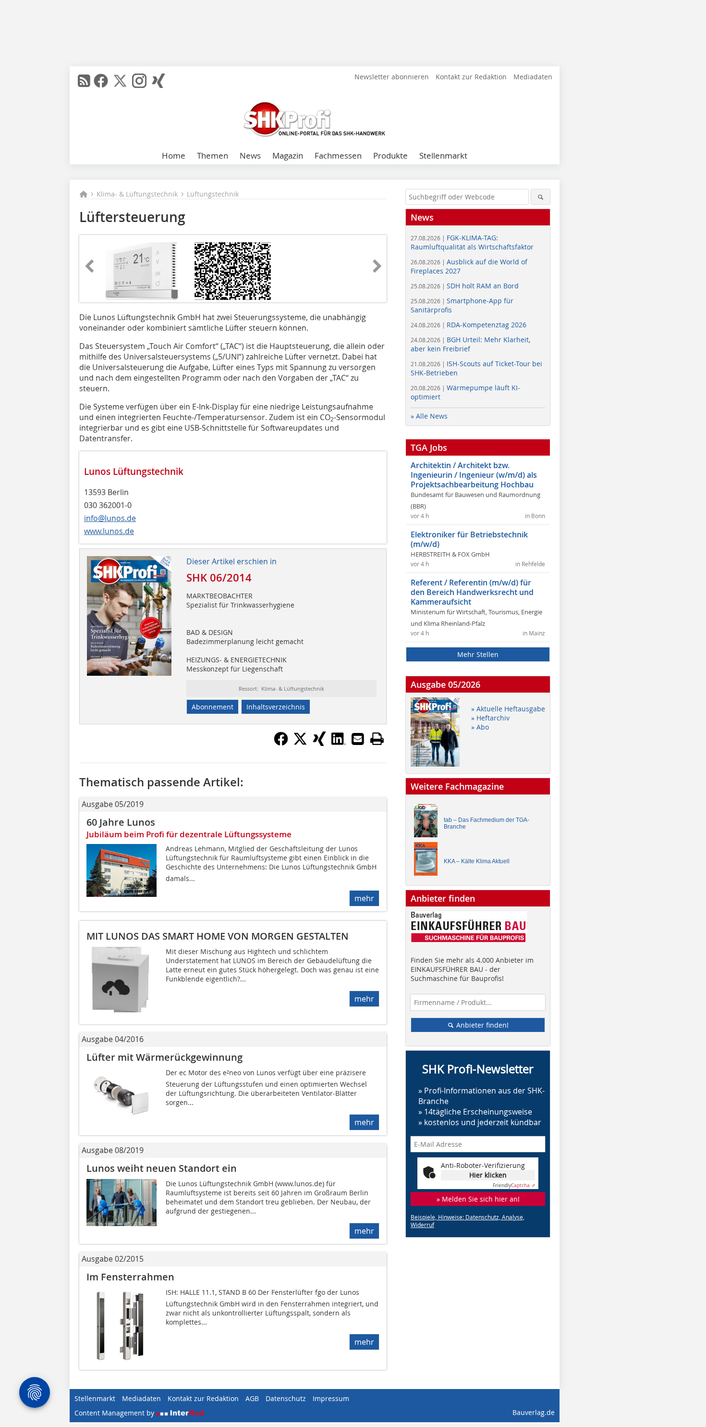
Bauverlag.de (533, 1412)
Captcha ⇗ (514, 1185)
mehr (364, 898)
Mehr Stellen (478, 654)
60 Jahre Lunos (120, 822)
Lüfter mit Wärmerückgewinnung (164, 1057)
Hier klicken (488, 1174)
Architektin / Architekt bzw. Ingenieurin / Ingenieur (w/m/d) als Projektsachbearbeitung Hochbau (474, 475)
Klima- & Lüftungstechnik (137, 194)
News (250, 155)
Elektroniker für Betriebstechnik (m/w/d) (469, 539)
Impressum (331, 1398)
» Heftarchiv (490, 717)
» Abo (480, 727)
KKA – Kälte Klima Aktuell (477, 861)
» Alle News (429, 416)
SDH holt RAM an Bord (465, 285)
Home (173, 155)
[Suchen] (540, 196)
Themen (212, 155)
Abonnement (212, 706)
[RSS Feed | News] (84, 80)
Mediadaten (532, 76)
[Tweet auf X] (300, 743)
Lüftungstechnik (213, 194)
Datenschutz (286, 1398)
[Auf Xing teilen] (319, 743)
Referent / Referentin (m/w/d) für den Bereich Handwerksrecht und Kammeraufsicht (472, 592)
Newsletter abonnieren (391, 76)
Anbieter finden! (481, 1025)
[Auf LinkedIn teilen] (338, 743)
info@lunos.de (110, 518)
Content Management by (115, 1412)
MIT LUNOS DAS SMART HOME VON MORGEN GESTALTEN (217, 936)
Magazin (287, 155)
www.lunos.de (109, 531)
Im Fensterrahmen (130, 1276)
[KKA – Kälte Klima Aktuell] (428, 861)
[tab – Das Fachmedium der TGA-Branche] (428, 823)
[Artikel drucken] (377, 739)
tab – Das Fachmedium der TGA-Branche (486, 823)
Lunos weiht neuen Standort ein (161, 1168)
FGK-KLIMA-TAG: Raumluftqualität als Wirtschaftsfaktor (472, 242)
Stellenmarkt (443, 155)
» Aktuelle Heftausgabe (508, 708)
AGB (252, 1398)
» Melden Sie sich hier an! (478, 1199)
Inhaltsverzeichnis (275, 706)
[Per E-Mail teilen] (357, 739)
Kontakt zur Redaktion (471, 76)
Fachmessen (338, 155)
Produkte (390, 155)
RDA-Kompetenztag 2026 (468, 324)
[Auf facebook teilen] (281, 743)
